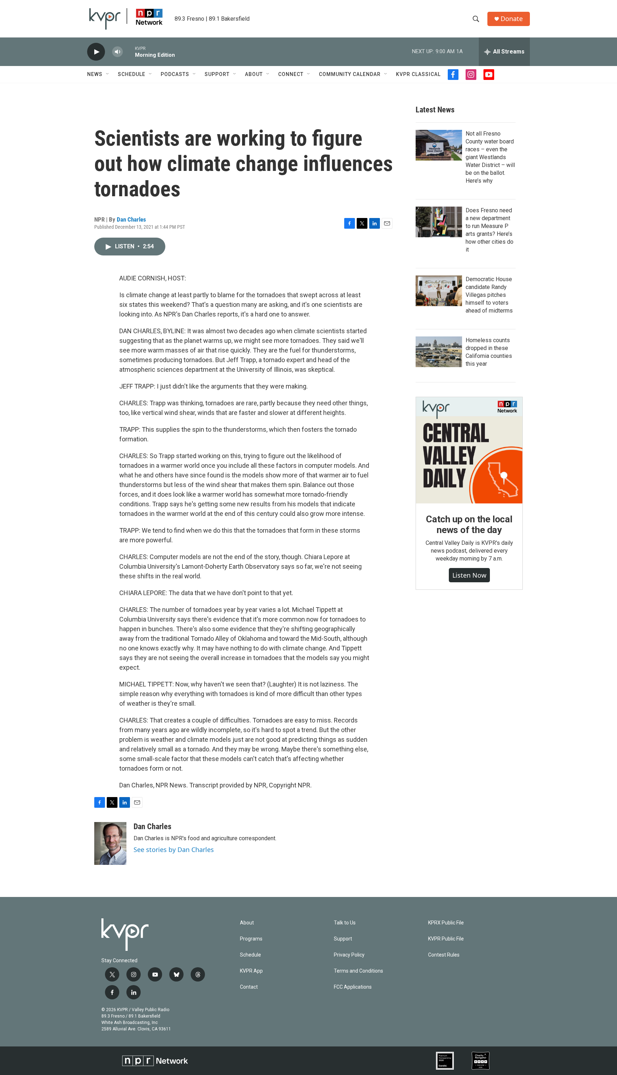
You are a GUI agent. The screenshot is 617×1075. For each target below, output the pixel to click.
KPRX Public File (446, 923)
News (94, 74)
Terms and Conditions (358, 971)
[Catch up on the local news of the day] (469, 450)
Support (217, 74)
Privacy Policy (349, 955)
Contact (249, 987)
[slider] (129, 51)
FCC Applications (353, 987)
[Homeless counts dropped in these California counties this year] (439, 351)
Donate (512, 18)
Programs (251, 939)
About (254, 74)
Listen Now (469, 575)
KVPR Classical (418, 74)
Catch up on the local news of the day (469, 524)
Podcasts (175, 74)
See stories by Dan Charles (174, 849)
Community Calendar (350, 74)
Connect (291, 74)
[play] (96, 52)
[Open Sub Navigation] (108, 74)
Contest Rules (444, 955)
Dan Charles (131, 219)
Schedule (131, 74)
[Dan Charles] (110, 843)
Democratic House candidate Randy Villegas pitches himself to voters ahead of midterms (489, 295)
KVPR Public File (446, 939)
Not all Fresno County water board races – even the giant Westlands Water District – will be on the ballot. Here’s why (490, 157)
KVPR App (251, 971)
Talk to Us (345, 923)
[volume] (117, 52)
